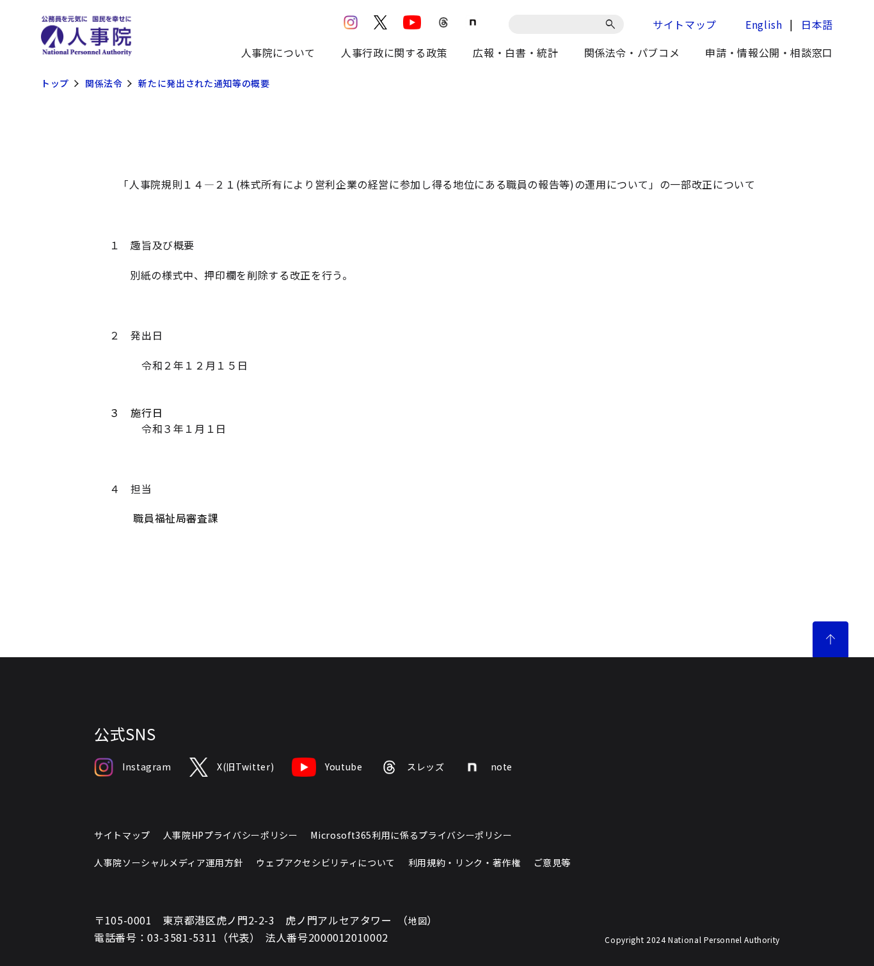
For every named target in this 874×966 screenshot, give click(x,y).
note (502, 766)
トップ (55, 83)
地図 (417, 920)
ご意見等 (552, 862)
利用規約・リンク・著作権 (464, 862)
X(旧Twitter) (245, 766)
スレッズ (426, 766)
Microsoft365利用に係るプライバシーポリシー (411, 835)
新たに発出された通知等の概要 (203, 83)
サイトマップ (685, 24)
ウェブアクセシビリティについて (325, 862)
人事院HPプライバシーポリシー (230, 835)
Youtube (343, 766)
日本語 (817, 24)
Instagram (146, 766)
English (763, 24)
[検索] (612, 24)
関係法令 (104, 83)
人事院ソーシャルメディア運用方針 (168, 862)
